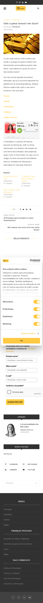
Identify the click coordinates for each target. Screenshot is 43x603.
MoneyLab (16, 20)
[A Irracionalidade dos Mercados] (11, 430)
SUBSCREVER (15, 402)
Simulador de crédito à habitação (16, 539)
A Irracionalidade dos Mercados (29, 425)
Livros (6, 549)
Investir (6, 20)
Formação (8, 509)
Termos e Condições (12, 573)
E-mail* (9, 376)
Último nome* (11, 366)
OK (21, 341)
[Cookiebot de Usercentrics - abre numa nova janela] (30, 260)
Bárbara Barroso (26, 430)
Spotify (7, 101)
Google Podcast (10, 117)
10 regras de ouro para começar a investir (28, 178)
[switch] (36, 309)
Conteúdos (8, 514)
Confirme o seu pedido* (15, 386)
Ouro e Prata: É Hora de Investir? (12, 191)
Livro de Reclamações (12, 578)
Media (6, 554)
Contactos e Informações (13, 584)
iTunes (6, 96)
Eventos (7, 520)
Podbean (7, 112)
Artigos (6, 525)
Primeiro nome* (12, 356)
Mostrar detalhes (28, 333)
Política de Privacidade (12, 568)
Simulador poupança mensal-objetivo (18, 544)
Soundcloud (8, 106)
